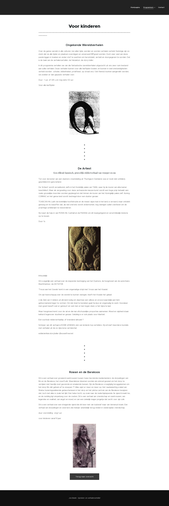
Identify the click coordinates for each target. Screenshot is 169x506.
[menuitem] (136, 7)
